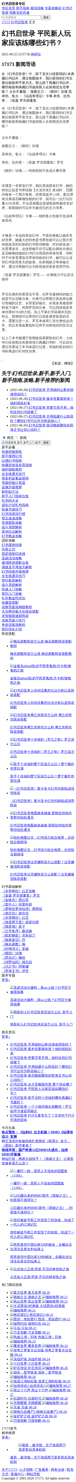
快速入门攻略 (12, 589)
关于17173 (9, 1469)
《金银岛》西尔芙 (15, 900)
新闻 (23, 438)
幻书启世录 (19, 22)
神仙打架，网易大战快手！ (22, 1159)
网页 (10, 438)
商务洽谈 (57, 1469)
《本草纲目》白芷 (15, 917)
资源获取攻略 (12, 523)
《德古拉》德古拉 (15, 913)
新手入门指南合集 (15, 496)
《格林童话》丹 (13, 940)
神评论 (36, 54)
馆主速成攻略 (12, 518)
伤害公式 (8, 549)
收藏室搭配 (10, 602)
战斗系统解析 (12, 527)
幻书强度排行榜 (13, 514)
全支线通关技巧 (13, 474)
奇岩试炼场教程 (13, 625)
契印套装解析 (12, 580)
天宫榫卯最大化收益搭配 (20, 611)
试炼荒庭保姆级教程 (17, 607)
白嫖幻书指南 (12, 460)
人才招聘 (26, 1469)
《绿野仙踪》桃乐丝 (17, 962)
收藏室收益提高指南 (17, 465)
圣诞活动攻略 (12, 558)
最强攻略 (37, 8)
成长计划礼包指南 (15, 505)
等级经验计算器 (13, 483)
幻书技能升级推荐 (15, 571)
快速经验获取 (12, 451)
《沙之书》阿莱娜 (15, 966)
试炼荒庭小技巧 (13, 620)
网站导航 (33, 1474)
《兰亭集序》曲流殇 (17, 931)
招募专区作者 (19, 12)
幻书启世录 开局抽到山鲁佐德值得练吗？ (41, 1044)
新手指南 (23, 8)
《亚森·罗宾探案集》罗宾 (21, 895)
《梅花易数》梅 (13, 944)
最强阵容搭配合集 (15, 562)
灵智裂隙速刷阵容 (15, 616)
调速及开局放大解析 (17, 567)
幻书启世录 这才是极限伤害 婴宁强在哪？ (41, 1084)
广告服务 (42, 1469)
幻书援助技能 (12, 545)
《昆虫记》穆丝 (13, 957)
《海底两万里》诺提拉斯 (20, 922)
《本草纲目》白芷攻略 (18, 891)
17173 (6, 22)
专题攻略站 (53, 8)
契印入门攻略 (12, 594)
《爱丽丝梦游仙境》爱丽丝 (22, 909)
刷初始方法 (10, 491)
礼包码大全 (10, 500)
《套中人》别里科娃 (17, 904)
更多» (6, 980)
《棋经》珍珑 (12, 953)
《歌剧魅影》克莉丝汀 (18, 935)
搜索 (46, 17)
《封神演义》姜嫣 (15, 949)
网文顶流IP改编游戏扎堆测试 (23, 1141)
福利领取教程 (12, 469)
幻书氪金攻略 (12, 536)
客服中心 (17, 1474)
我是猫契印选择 (13, 554)
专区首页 (8, 8)
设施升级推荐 (12, 487)
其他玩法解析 (12, 531)
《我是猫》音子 (13, 926)
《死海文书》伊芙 (15, 971)
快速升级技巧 (12, 509)
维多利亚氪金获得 (15, 478)
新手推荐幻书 (12, 456)
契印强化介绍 (12, 629)
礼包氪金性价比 (13, 598)
